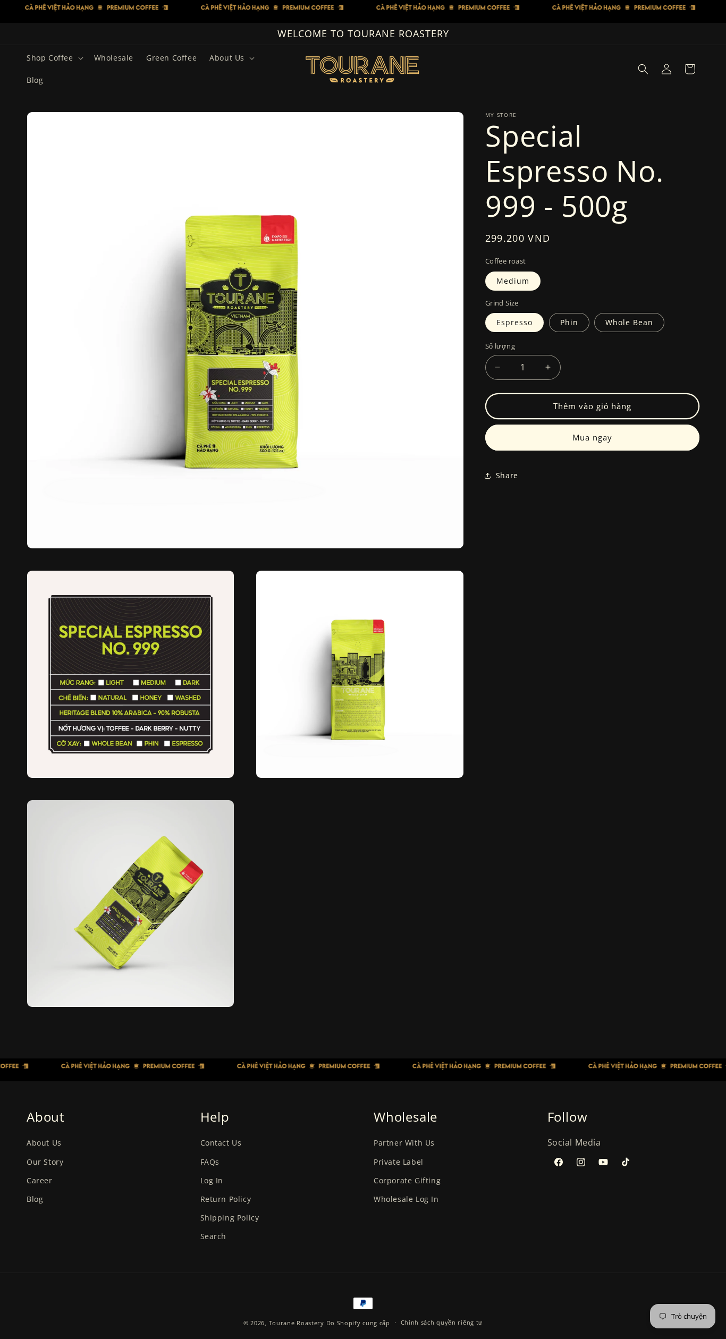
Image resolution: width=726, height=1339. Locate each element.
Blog (35, 1199)
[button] (54, 58)
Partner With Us (404, 1143)
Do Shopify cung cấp (358, 1323)
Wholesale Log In (406, 1199)
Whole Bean (629, 322)
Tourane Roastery (296, 1323)
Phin (569, 322)
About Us (44, 1143)
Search (213, 1237)
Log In (212, 1180)
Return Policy (225, 1199)
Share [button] (507, 475)
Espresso (514, 322)
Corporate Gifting (407, 1180)
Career (40, 1180)
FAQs (210, 1162)
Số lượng (500, 346)
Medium (512, 281)
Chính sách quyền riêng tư (442, 1323)
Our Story (45, 1162)
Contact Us (221, 1143)
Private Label (399, 1162)
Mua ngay (592, 437)
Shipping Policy (229, 1218)
